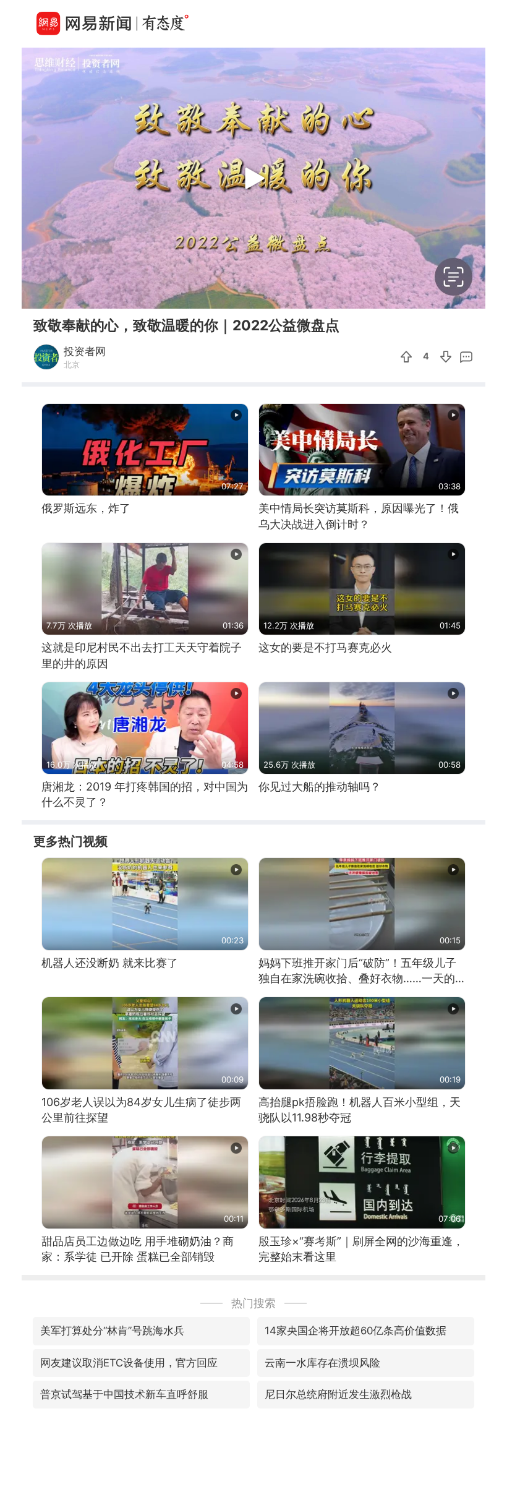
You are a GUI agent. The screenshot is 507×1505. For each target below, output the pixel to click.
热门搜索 (253, 1303)
